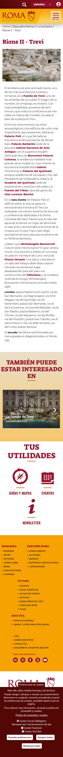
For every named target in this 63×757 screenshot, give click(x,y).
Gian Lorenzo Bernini (19, 194)
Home (6, 26)
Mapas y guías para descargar (31, 624)
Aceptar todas (45, 737)
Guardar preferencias (20, 737)
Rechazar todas (31, 746)
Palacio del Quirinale (37, 171)
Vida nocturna (12, 570)
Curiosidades (44, 26)
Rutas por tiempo (30, 593)
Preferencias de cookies (31, 684)
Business (9, 551)
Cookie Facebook (33, 727)
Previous (8, 410)
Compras (9, 574)
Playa (23, 609)
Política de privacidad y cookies (31, 715)
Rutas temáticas (29, 590)
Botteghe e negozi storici (44, 562)
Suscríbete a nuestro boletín (31, 647)
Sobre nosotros (23, 640)
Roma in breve (37, 551)
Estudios (9, 559)
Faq (16, 636)
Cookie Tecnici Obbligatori (33, 720)
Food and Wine (28, 605)
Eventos (24, 586)
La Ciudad (34, 555)
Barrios (33, 559)
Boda (7, 566)
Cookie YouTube (33, 731)
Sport (7, 555)
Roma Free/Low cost (31, 601)
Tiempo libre (11, 562)
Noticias (24, 597)
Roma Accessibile (24, 620)
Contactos (20, 644)
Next (54, 410)
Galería (41, 167)
